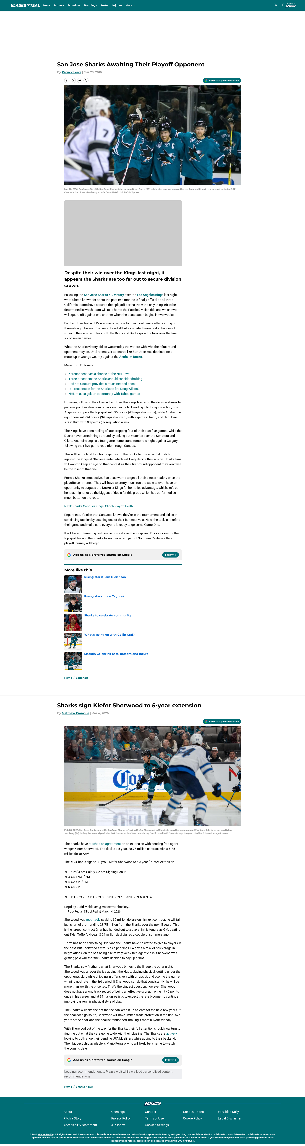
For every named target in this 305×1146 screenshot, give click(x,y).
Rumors (59, 5)
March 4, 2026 (111, 911)
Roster (104, 5)
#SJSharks (78, 862)
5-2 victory (116, 295)
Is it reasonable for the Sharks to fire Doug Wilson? (104, 389)
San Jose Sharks (96, 295)
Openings (118, 1112)
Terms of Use (154, 1118)
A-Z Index (118, 1125)
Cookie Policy (192, 1118)
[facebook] (283, 5)
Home (68, 677)
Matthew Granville (75, 713)
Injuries (117, 5)
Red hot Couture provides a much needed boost (102, 384)
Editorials (82, 677)
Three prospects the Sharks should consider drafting (105, 379)
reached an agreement (105, 844)
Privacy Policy (121, 1118)
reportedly (93, 919)
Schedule (74, 5)
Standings (90, 5)
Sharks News (84, 1086)
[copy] (86, 80)
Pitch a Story (72, 1118)
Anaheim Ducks (130, 357)
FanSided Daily (228, 1112)
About (68, 1112)
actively (171, 1033)
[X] (275, 5)
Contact (150, 1112)
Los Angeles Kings (150, 295)
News (46, 5)
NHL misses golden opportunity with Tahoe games (104, 394)
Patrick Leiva (71, 72)
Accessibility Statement (80, 1125)
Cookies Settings (157, 1125)
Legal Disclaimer (229, 1118)
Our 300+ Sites (193, 1112)
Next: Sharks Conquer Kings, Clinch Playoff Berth (98, 506)
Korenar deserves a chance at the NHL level (99, 374)
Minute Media (45, 1134)
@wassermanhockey (113, 907)
